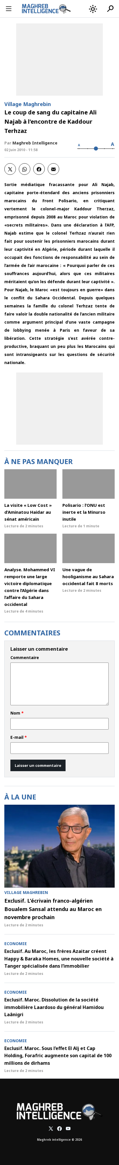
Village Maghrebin (27, 104)
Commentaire (24, 658)
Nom (17, 713)
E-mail (18, 737)
